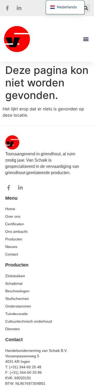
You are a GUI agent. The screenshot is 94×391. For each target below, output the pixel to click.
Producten (13, 239)
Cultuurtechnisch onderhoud (28, 321)
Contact (11, 254)
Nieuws (11, 247)
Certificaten (14, 224)
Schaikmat (13, 283)
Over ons (12, 216)
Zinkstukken (15, 276)
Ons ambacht (16, 231)
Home (10, 209)
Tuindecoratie (16, 314)
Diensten (12, 329)
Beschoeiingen (17, 291)
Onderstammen (18, 306)
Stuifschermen (17, 299)
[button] (86, 8)
